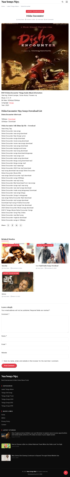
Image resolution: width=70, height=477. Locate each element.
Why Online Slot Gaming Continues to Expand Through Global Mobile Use (35, 455)
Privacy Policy (5, 421)
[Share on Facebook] (12, 225)
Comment (5, 314)
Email (3, 344)
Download (11, 119)
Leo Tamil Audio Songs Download (47, 266)
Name (4, 336)
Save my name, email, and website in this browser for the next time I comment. (31, 361)
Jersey (4, 294)
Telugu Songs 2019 (7, 406)
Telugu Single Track (7, 396)
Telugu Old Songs (6, 392)
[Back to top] (66, 473)
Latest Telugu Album (13, 6)
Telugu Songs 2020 (7, 399)
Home (3, 6)
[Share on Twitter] (8, 225)
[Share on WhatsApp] (21, 225)
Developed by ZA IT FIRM (35, 474)
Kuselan (4, 266)
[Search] (62, 2)
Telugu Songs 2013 (7, 402)
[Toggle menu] (67, 2)
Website (4, 353)
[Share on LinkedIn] (16, 225)
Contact (3, 424)
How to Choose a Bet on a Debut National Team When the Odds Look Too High (37, 444)
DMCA (3, 418)
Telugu (11, 103)
